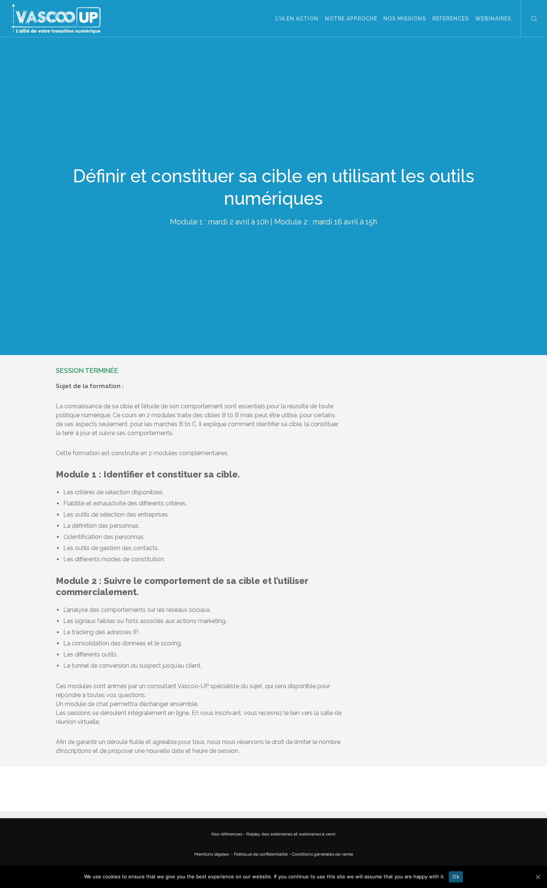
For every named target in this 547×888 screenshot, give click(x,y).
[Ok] (537, 877)
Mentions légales (212, 854)
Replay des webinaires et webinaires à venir (291, 834)
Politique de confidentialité (261, 854)
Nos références (227, 834)
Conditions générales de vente (322, 854)
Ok (455, 876)
